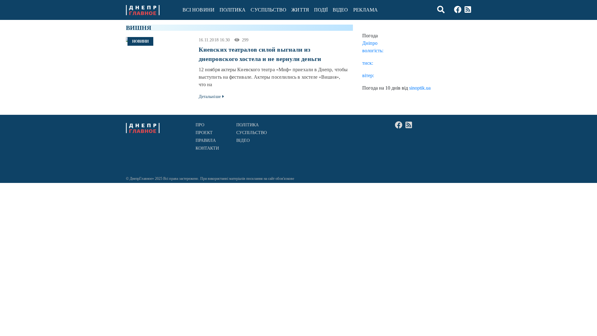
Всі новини (199, 9)
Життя (300, 9)
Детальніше (210, 96)
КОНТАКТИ (207, 148)
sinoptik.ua (420, 88)
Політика (233, 9)
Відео (340, 9)
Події (321, 9)
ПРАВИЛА (206, 140)
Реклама (365, 9)
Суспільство (268, 9)
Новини (140, 41)
